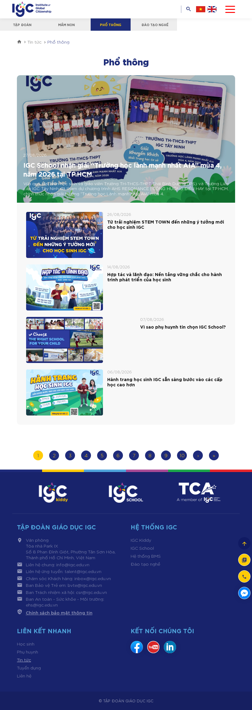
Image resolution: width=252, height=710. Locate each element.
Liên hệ (24, 675)
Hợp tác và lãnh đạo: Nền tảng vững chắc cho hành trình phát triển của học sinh (164, 277)
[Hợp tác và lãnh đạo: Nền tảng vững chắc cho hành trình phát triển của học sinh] (64, 287)
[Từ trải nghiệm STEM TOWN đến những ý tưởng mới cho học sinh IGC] (64, 235)
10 (182, 455)
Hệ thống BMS (146, 556)
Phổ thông (110, 24)
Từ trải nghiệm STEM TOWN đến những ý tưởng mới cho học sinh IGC (165, 224)
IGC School (142, 548)
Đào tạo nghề (154, 24)
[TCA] (198, 492)
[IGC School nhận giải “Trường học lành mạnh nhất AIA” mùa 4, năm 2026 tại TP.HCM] (126, 139)
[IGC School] (126, 492)
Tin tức (24, 659)
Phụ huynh (27, 651)
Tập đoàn (22, 24)
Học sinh (25, 643)
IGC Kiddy (141, 540)
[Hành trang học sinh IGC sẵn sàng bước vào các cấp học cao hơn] (64, 392)
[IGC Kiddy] (53, 492)
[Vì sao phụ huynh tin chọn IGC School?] (64, 340)
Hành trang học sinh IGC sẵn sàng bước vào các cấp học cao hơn (164, 382)
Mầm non (66, 24)
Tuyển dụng (29, 667)
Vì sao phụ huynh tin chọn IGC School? (183, 327)
